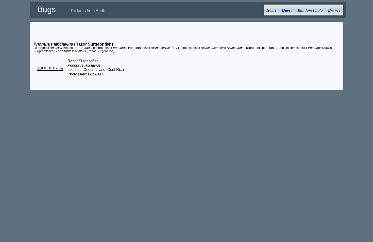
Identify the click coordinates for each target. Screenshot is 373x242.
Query (287, 10)
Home (271, 10)
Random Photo (310, 10)
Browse (334, 10)
